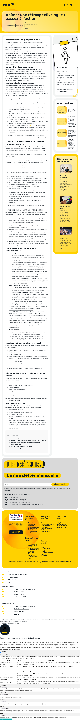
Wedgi (26, 561)
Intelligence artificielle (20, 596)
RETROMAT (25, 85)
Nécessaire (5, 653)
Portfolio (31, 530)
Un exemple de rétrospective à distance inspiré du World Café (28, 440)
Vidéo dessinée (33, 528)
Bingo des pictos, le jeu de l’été (71, 110)
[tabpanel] (40, 670)
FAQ (29, 532)
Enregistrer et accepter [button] (6, 719)
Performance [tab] (3, 692)
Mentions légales (54, 561)
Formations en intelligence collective (24, 606)
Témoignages (32, 531)
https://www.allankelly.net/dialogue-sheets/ (21, 310)
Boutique (44, 530)
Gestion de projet (33, 548)
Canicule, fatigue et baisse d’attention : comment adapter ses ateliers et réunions (71, 144)
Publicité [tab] (2, 706)
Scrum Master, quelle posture (19, 438)
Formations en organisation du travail (33, 546)
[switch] (0, 686)
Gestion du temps (33, 549)
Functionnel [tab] (3, 685)
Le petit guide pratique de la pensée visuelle (48, 550)
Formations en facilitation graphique (32, 524)
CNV (34, 278)
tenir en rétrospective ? (34, 438)
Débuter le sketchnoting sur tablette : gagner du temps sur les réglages (72, 133)
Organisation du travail (31, 24)
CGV (44, 563)
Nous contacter (62, 524)
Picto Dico (44, 555)
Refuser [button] (17, 623)
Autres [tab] (1, 713)
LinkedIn (63, 91)
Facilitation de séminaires (21, 608)
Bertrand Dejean (43, 561)
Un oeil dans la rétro (16, 448)
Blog (42, 547)
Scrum (26, 28)
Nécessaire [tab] (3, 651)
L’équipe (59, 523)
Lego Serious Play (46, 528)
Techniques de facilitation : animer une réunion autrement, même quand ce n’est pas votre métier (72, 121)
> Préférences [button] (3, 623)
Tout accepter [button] (11, 623)
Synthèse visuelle (33, 527)
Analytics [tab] (2, 699)
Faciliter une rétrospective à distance (21, 446)
